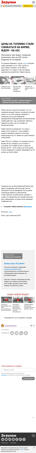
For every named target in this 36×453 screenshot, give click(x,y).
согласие (4, 375)
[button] (34, 448)
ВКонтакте (28, 206)
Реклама (13, 443)
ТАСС (10, 212)
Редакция (4, 443)
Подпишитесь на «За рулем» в (18, 318)
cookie (22, 449)
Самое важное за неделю (11, 366)
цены (25, 63)
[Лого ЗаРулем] (8, 2)
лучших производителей (12, 269)
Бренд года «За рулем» (14, 263)
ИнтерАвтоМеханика (13, 6)
